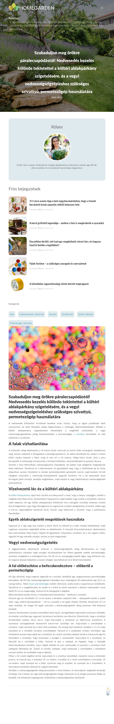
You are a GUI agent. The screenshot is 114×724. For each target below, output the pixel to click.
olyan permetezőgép (39, 584)
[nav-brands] (33, 7)
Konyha (52, 314)
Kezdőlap (14, 18)
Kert (12, 314)
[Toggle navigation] (101, 7)
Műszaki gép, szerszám (21, 323)
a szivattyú (79, 434)
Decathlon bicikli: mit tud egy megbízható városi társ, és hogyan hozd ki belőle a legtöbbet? (65, 244)
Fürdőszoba (67, 314)
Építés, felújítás (85, 314)
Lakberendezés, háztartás (31, 314)
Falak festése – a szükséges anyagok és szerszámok (57, 264)
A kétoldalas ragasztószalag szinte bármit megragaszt (59, 284)
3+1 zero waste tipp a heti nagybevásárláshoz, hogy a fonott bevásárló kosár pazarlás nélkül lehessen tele (62, 203)
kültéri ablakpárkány (21, 495)
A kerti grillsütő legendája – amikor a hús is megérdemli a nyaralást (66, 223)
